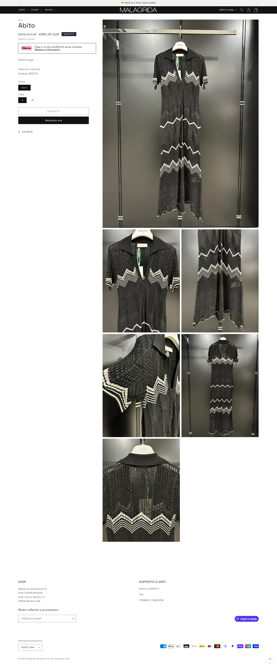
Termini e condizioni (151, 600)
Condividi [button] (27, 131)
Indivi (67, 658)
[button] (22, 9)
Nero (26, 88)
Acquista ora (53, 120)
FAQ (141, 594)
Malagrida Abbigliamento (38, 658)
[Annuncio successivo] (257, 3)
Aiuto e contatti (149, 588)
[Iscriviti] (72, 618)
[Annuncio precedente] (19, 3)
